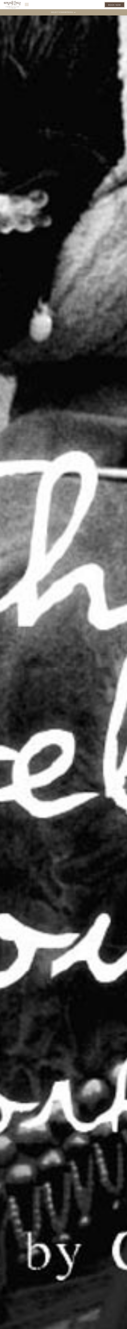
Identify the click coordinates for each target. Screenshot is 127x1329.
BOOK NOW (114, 4)
